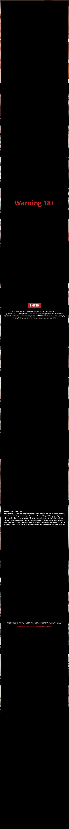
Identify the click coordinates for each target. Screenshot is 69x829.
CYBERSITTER (21, 627)
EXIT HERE (39, 316)
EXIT (34, 308)
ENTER (15, 314)
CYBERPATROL (40, 627)
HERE (54, 318)
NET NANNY (30, 627)
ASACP (48, 627)
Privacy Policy (34, 314)
